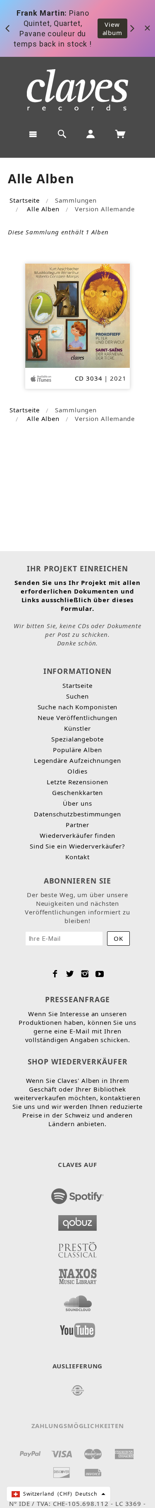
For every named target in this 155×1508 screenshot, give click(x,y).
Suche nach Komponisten (78, 707)
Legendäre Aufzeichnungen (77, 760)
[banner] (77, 89)
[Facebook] (55, 974)
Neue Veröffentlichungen (77, 717)
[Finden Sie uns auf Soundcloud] (78, 1301)
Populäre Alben (77, 750)
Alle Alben (43, 209)
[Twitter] (70, 974)
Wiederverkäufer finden (77, 835)
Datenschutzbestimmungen (77, 814)
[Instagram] (85, 974)
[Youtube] (99, 974)
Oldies (77, 771)
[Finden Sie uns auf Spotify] (78, 1194)
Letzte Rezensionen (77, 782)
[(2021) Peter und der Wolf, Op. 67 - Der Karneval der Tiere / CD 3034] (77, 315)
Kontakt (77, 857)
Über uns (77, 803)
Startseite (25, 200)
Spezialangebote (77, 739)
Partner (77, 825)
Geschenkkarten (77, 792)
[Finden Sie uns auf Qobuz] (78, 1220)
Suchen (77, 696)
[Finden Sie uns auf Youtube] (78, 1327)
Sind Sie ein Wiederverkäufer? (77, 846)
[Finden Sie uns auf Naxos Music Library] (78, 1274)
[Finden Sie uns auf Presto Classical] (78, 1247)
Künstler (77, 728)
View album (113, 28)
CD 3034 (88, 378)
